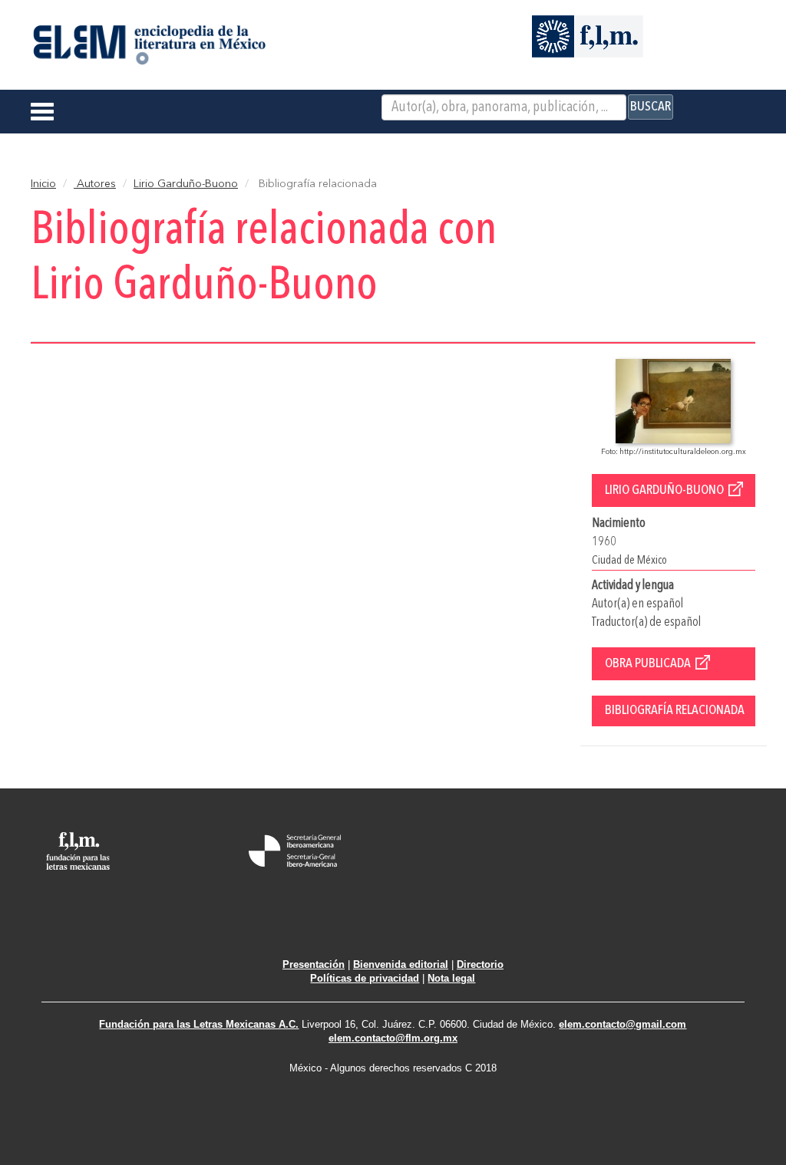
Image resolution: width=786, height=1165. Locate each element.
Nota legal (451, 978)
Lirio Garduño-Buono (186, 184)
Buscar (650, 107)
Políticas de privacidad (364, 978)
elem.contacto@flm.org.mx (393, 1038)
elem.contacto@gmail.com (622, 1024)
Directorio (480, 964)
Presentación (313, 964)
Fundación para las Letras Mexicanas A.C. (199, 1024)
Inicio (43, 184)
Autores (95, 184)
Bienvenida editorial (400, 964)
